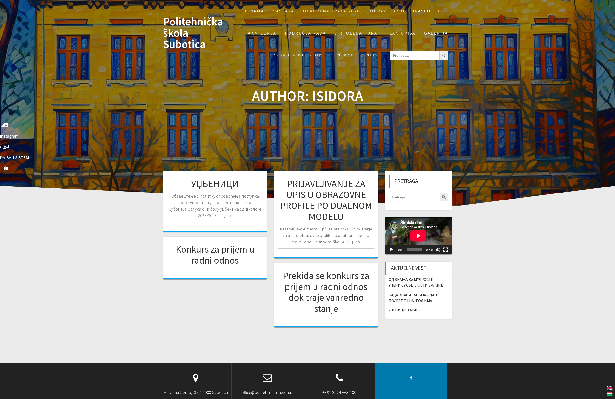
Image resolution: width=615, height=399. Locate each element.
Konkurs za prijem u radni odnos (215, 254)
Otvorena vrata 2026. (332, 11)
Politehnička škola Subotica (193, 33)
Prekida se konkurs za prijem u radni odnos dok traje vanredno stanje (326, 292)
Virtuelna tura (355, 33)
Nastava (283, 11)
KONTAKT (342, 55)
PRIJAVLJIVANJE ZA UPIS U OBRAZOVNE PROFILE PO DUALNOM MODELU (326, 200)
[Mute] (438, 249)
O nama (254, 11)
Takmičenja (260, 33)
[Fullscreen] (445, 249)
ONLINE (372, 55)
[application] (418, 235)
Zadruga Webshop (297, 55)
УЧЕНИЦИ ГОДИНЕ (405, 310)
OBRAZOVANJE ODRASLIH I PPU (409, 11)
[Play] (391, 249)
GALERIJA (436, 33)
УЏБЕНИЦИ (215, 184)
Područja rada (305, 33)
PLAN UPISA (401, 33)
